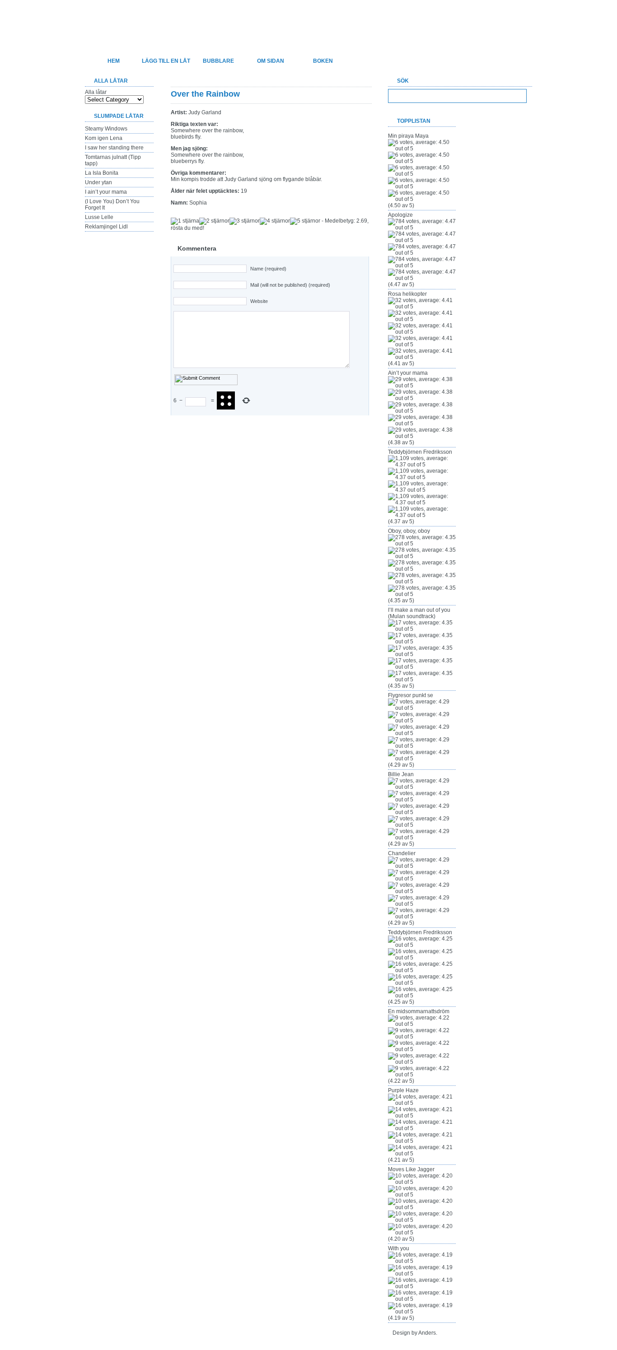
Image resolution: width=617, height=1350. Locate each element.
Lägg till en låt (166, 61)
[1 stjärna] (185, 221)
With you (398, 1248)
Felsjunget (132, 21)
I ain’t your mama (106, 192)
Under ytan (98, 182)
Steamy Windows (106, 129)
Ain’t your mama (408, 373)
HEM (114, 61)
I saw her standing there (114, 147)
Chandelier (402, 853)
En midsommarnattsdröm (418, 1011)
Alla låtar (96, 92)
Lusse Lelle (99, 217)
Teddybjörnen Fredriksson (420, 452)
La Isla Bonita (101, 173)
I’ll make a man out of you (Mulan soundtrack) (419, 613)
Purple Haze (403, 1090)
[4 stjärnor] (275, 221)
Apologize (400, 215)
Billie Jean (401, 774)
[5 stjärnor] (305, 221)
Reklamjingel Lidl (106, 226)
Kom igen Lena (103, 138)
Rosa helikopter (407, 294)
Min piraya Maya (408, 136)
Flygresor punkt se (410, 695)
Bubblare (218, 61)
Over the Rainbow (205, 93)
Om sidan (270, 61)
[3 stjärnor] (244, 221)
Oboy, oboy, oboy (409, 531)
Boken (323, 61)
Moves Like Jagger (411, 1169)
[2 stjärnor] (214, 221)
